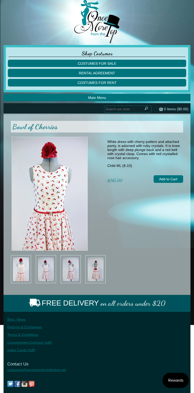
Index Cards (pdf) (21, 350)
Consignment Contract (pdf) (29, 342)
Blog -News (16, 319)
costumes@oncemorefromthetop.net (36, 370)
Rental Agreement (97, 73)
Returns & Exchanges (24, 327)
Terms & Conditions (22, 335)
